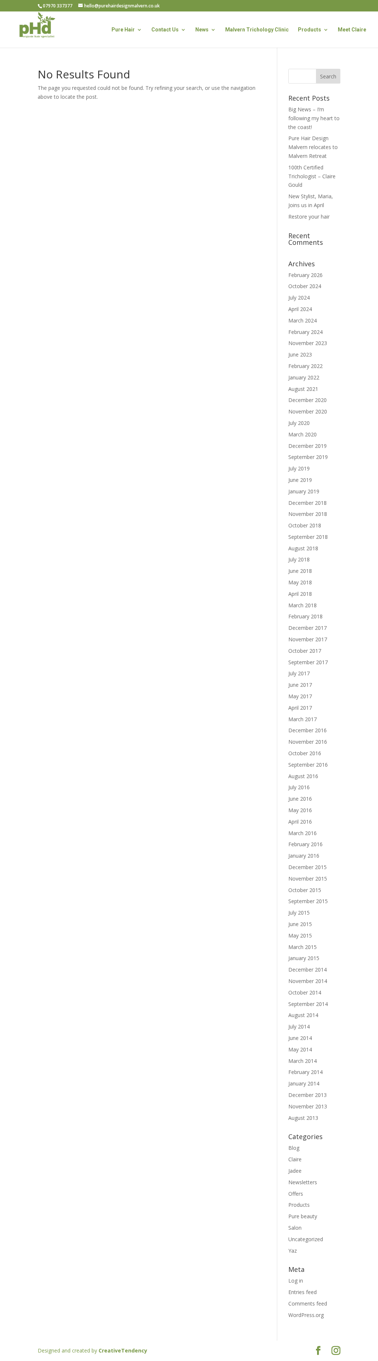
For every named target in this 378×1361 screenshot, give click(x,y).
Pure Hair (123, 30)
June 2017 (300, 684)
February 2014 (305, 1071)
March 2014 (302, 1060)
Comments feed (307, 1303)
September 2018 (308, 536)
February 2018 (305, 616)
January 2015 (303, 958)
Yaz (292, 1250)
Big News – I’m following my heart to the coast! (314, 118)
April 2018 (300, 593)
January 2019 (303, 491)
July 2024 (299, 297)
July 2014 (299, 1026)
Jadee (295, 1170)
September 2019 (308, 456)
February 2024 (305, 331)
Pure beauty (302, 1216)
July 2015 (299, 912)
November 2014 (307, 981)
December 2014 (307, 969)
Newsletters (302, 1182)
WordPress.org (306, 1314)
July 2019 (299, 468)
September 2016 (308, 764)
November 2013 (307, 1106)
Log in (295, 1280)
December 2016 (307, 730)
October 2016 (304, 753)
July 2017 (299, 673)
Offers (295, 1193)
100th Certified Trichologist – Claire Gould (312, 176)
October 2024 (304, 286)
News (202, 30)
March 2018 (302, 605)
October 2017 (304, 650)
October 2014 (304, 992)
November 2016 (307, 741)
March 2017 (302, 719)
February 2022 (305, 365)
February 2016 (305, 844)
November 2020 (307, 411)
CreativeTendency (123, 1350)
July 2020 (299, 422)
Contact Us (165, 30)
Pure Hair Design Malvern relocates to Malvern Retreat (313, 147)
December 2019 (307, 445)
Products (309, 30)
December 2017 (307, 627)
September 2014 (308, 1003)
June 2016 (300, 798)
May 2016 (300, 810)
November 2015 (307, 878)
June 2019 (300, 479)
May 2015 (300, 935)
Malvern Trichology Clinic (257, 30)
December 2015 (307, 867)
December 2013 (307, 1094)
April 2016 (300, 821)
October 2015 (304, 890)
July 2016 (299, 787)
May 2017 (300, 696)
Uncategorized (305, 1239)
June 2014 (300, 1037)
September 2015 (308, 901)
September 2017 (308, 662)
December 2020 (307, 399)
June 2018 (300, 570)
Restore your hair (309, 216)
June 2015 (300, 924)
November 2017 (307, 639)
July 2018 (299, 559)
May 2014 (300, 1049)
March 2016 (302, 833)
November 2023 (307, 343)
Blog (293, 1147)
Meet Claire (352, 30)
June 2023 (300, 354)
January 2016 (303, 855)
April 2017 (300, 707)
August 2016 (303, 776)
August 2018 (303, 548)
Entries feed (302, 1292)
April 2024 (300, 309)
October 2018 (304, 525)
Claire (295, 1159)
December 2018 (307, 502)
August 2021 (303, 388)
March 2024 (302, 320)
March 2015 (302, 946)
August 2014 (303, 1015)
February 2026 (305, 274)
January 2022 (303, 377)
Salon (295, 1227)
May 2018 (300, 582)
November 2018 (307, 513)
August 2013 (303, 1117)
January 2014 (303, 1083)
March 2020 (302, 434)
